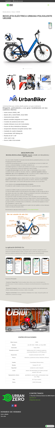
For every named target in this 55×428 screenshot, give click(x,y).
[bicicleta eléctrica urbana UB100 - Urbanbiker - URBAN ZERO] (11, 89)
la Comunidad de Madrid (32, 209)
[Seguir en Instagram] (15, 405)
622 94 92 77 (32, 397)
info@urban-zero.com (34, 399)
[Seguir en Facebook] (12, 405)
